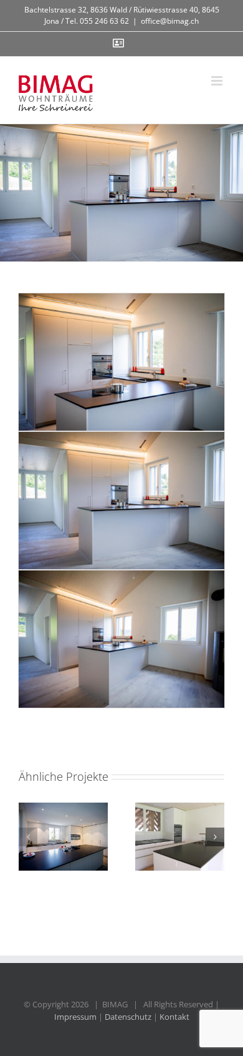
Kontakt (174, 1016)
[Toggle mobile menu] (217, 80)
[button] (28, 837)
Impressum (75, 1016)
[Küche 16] (63, 837)
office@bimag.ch (170, 21)
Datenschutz (128, 1016)
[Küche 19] (179, 837)
